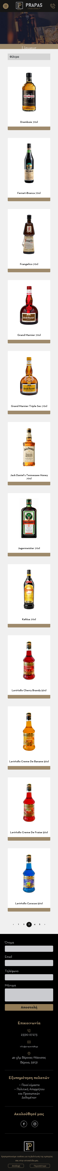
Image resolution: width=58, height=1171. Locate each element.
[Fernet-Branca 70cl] (29, 163)
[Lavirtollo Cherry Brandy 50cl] (29, 660)
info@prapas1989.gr (29, 1047)
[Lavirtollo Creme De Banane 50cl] (29, 731)
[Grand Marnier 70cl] (29, 305)
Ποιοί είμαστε (31, 1085)
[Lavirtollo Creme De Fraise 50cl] (29, 802)
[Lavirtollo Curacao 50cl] (29, 873)
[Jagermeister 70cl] (29, 518)
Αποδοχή (16, 1166)
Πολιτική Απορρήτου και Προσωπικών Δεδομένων (30, 1093)
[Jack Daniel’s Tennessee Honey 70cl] (29, 447)
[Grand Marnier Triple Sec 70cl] (29, 376)
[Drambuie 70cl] (29, 92)
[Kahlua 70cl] (29, 589)
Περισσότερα (40, 1166)
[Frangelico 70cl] (29, 234)
